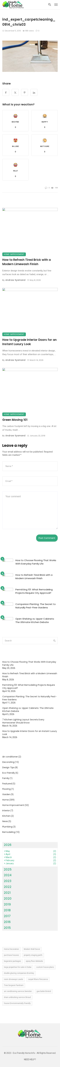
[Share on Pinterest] (24, 92)
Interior (6, 810)
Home (5, 799)
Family (5, 778)
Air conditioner (10, 756)
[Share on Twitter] (15, 92)
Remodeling (8, 832)
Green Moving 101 (14, 420)
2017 (7, 916)
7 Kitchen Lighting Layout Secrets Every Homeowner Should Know (23, 721)
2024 (8, 875)
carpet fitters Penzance (38, 979)
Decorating (8, 762)
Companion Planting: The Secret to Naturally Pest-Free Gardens (35, 606)
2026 (7, 845)
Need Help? (30, 1059)
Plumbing (7, 826)
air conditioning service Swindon (18, 991)
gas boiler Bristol (44, 991)
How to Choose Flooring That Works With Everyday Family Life (35, 562)
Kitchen (6, 815)
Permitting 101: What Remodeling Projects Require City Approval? (34, 591)
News (5, 821)
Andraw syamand (15, 280)
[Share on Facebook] (5, 92)
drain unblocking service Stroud (17, 997)
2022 (7, 887)
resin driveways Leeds (13, 979)
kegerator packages (12, 961)
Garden (6, 794)
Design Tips (8, 767)
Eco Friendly (8, 772)
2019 (7, 904)
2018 (7, 910)
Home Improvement (14, 254)
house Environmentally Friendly (17, 1003)
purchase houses (11, 955)
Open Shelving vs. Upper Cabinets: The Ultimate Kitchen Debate (34, 620)
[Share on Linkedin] (33, 92)
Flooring (6, 789)
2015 (7, 928)
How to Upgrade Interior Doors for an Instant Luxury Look (29, 342)
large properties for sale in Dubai (17, 967)
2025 (8, 869)
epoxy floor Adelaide (34, 961)
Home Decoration (11, 949)
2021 (7, 893)
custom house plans (45, 967)
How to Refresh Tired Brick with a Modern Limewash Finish (26, 262)
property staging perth (33, 955)
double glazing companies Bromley (19, 973)
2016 (7, 922)
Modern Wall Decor (32, 949)
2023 (7, 881)
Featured (7, 783)
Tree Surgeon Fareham (13, 985)
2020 (8, 898)
